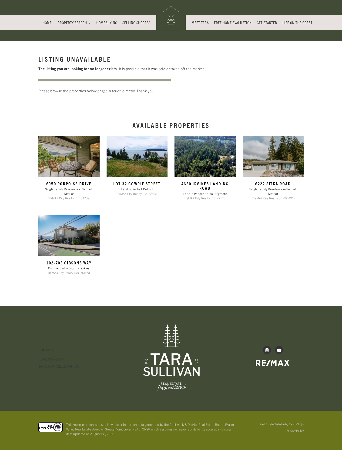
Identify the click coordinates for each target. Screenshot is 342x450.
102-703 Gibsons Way (68, 262)
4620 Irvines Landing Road (205, 185)
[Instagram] (268, 350)
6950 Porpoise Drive (69, 183)
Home (47, 22)
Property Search (73, 22)
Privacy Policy (295, 430)
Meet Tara (200, 22)
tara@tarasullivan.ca (58, 366)
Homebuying (106, 22)
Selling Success (136, 22)
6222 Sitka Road (273, 183)
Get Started (267, 22)
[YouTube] (279, 350)
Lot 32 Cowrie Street (137, 183)
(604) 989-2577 (51, 359)
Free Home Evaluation (233, 22)
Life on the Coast (297, 22)
